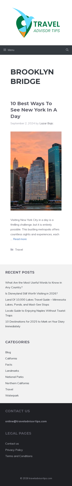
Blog (8, 352)
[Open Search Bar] (67, 50)
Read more (20, 239)
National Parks (14, 377)
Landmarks (12, 370)
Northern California (17, 383)
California (11, 358)
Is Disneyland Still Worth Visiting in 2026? (31, 293)
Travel (19, 249)
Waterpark (12, 395)
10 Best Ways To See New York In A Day (33, 109)
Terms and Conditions (19, 456)
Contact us (12, 443)
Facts (8, 364)
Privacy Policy (14, 450)
